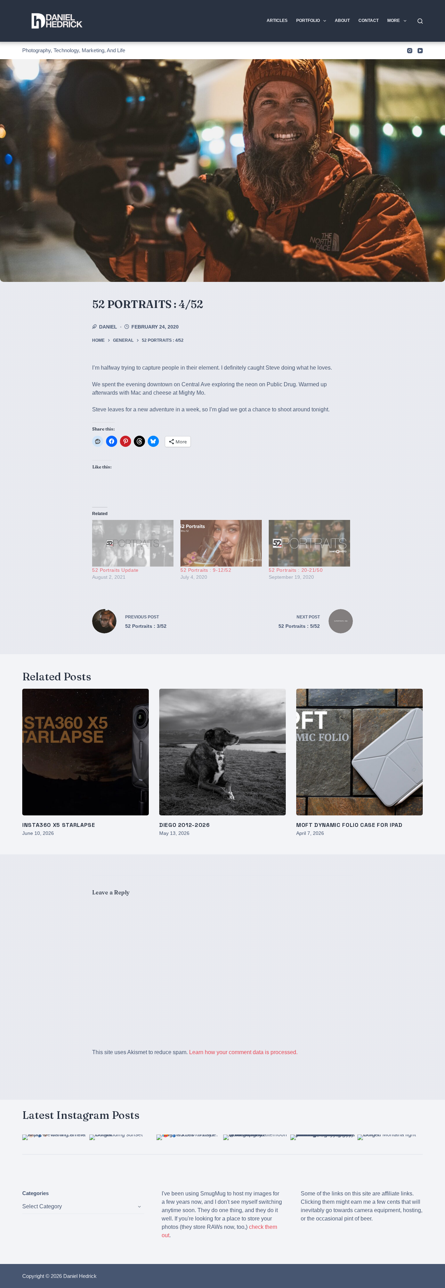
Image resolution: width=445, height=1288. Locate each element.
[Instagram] (409, 50)
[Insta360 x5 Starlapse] (85, 752)
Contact (368, 20)
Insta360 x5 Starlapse (58, 825)
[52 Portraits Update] (132, 543)
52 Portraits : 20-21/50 (296, 570)
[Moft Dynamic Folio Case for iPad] (359, 752)
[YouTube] (420, 50)
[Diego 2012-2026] (222, 752)
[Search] (420, 21)
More (393, 20)
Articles (277, 20)
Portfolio (308, 20)
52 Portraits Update (115, 570)
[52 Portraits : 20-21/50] (309, 543)
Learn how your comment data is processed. (243, 1052)
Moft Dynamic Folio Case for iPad (349, 825)
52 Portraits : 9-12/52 (205, 570)
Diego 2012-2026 (184, 825)
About (342, 20)
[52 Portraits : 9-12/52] (221, 543)
